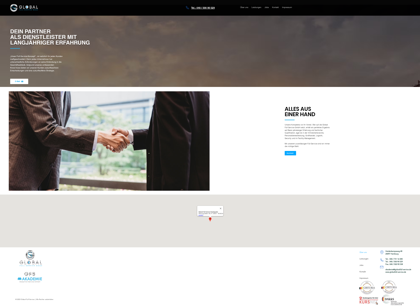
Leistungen (364, 259)
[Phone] (187, 7)
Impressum (364, 278)
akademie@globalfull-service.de (398, 269)
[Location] (381, 252)
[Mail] (381, 267)
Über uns (363, 252)
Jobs (361, 265)
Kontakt (363, 272)
